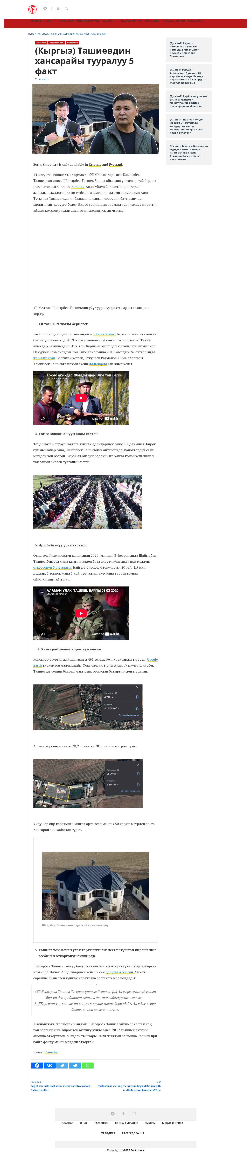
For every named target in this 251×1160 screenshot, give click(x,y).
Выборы (108, 20)
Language (194, 20)
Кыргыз (95, 164)
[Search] (66, 8)
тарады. (78, 186)
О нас (48, 20)
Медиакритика (131, 20)
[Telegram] (75, 1066)
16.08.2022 (43, 79)
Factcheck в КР (56, 42)
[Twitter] (62, 1066)
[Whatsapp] (88, 1066)
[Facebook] (37, 1066)
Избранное (72, 42)
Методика (152, 20)
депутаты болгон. (120, 972)
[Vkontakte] (50, 1066)
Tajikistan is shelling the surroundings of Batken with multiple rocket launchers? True (129, 1086)
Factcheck (66, 20)
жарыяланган (44, 358)
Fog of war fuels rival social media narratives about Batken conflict (60, 1086)
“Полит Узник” (104, 334)
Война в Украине (87, 20)
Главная (35, 20)
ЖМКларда (98, 364)
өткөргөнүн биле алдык (52, 567)
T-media (51, 1052)
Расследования (174, 20)
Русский (115, 164)
